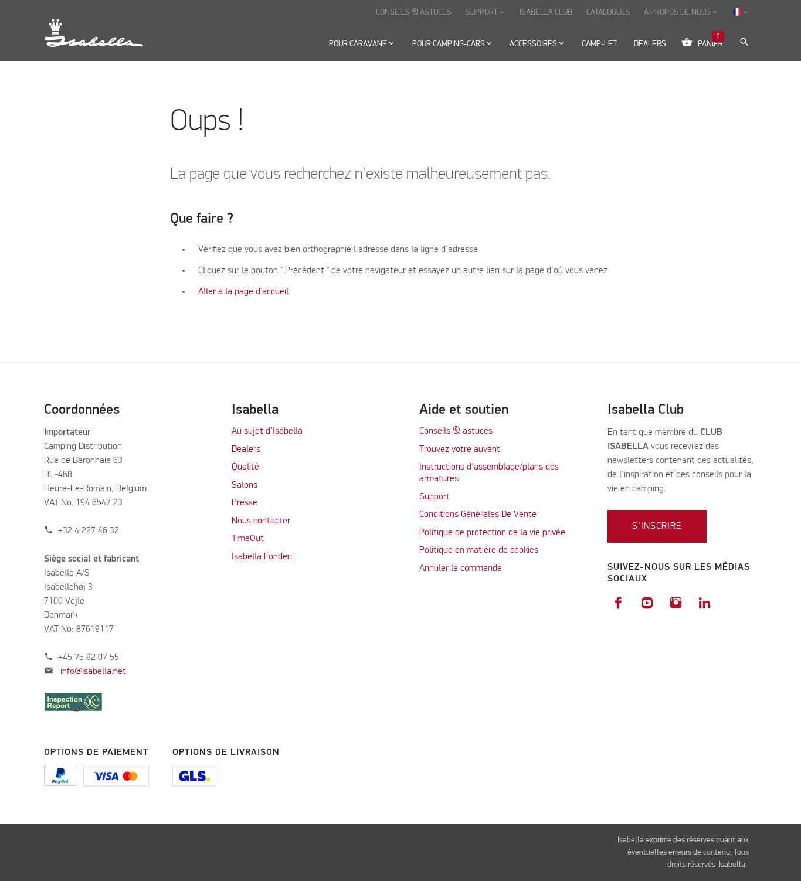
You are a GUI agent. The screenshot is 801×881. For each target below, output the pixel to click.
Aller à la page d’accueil (243, 292)
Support (434, 497)
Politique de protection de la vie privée (492, 533)
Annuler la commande (460, 568)
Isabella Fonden (262, 557)
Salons (244, 485)
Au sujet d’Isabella (267, 431)
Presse (244, 503)
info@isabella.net (93, 671)
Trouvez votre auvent (459, 449)
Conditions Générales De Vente (478, 514)
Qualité (245, 467)
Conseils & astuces (456, 431)
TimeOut (248, 538)
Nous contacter (261, 521)
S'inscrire (657, 526)
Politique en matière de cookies (478, 550)
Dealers (246, 449)
